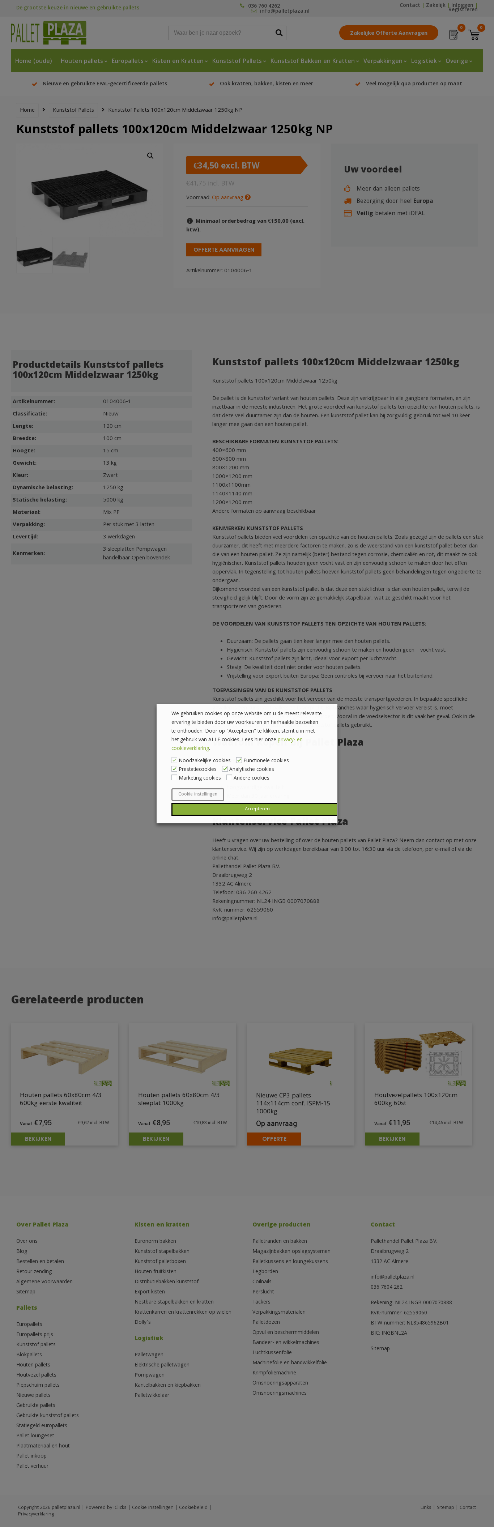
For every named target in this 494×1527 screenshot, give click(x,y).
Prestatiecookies (198, 769)
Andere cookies (251, 778)
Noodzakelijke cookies (205, 761)
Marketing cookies (200, 778)
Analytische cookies (251, 769)
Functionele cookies (266, 761)
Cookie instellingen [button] (197, 794)
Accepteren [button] (257, 809)
